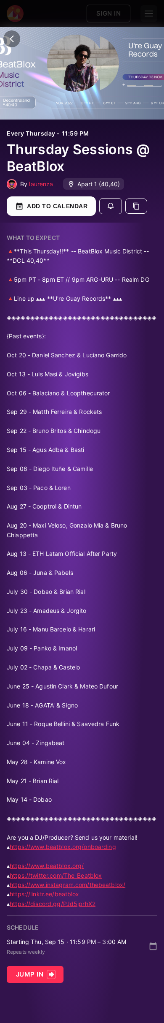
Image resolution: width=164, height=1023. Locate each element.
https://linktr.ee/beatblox (44, 894)
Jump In (29, 974)
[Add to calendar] (153, 946)
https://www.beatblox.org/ (47, 865)
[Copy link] (136, 206)
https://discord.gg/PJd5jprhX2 (52, 903)
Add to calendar (57, 206)
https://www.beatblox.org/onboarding (63, 846)
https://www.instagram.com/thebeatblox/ (67, 884)
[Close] (11, 38)
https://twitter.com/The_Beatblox (56, 875)
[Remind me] (110, 206)
